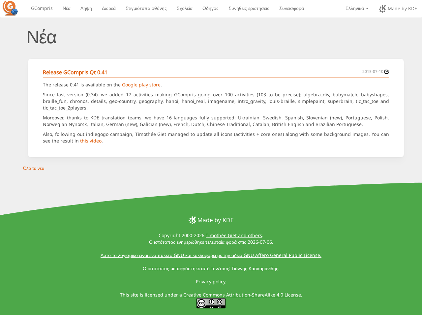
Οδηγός (210, 8)
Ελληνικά (355, 8)
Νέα (67, 8)
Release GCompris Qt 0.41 (75, 72)
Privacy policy (210, 281)
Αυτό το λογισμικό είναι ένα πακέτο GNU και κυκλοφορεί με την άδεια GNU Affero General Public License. (211, 255)
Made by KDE (401, 8)
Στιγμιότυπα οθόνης (146, 8)
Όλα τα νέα (34, 168)
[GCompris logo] (14, 8)
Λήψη (86, 8)
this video (91, 141)
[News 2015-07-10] (386, 72)
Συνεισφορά (291, 8)
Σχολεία (185, 8)
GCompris (42, 8)
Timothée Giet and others (234, 235)
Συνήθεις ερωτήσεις (248, 8)
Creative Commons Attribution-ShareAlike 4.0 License (242, 295)
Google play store (141, 84)
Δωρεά (109, 8)
